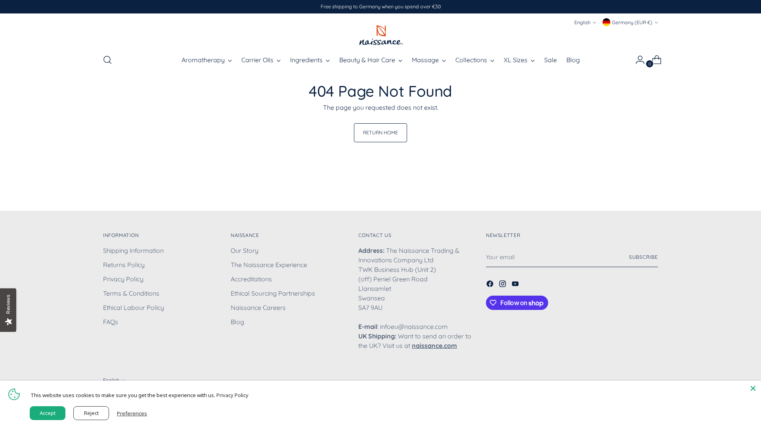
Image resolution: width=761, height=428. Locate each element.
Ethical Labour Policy (133, 307)
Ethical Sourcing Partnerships (273, 293)
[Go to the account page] (637, 60)
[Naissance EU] (380, 34)
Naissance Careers (258, 307)
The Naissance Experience (269, 265)
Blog (237, 322)
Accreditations (251, 279)
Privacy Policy (123, 279)
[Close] (753, 388)
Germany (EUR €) (632, 22)
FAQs (110, 322)
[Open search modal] (107, 60)
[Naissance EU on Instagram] (503, 285)
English (582, 22)
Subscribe (643, 257)
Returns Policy (124, 265)
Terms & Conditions (131, 293)
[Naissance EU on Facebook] (490, 285)
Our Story (244, 250)
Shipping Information (133, 250)
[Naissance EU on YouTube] (516, 285)
